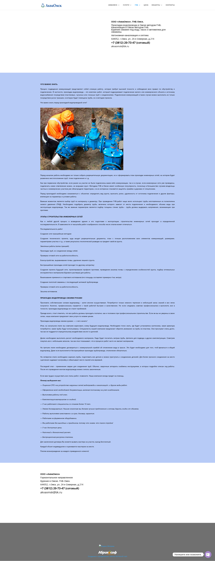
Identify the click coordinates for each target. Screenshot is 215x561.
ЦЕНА (146, 5)
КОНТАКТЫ (170, 5)
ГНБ (136, 5)
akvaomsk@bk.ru (120, 46)
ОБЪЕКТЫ (156, 5)
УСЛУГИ (126, 5)
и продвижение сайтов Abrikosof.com (111, 556)
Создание (92, 556)
